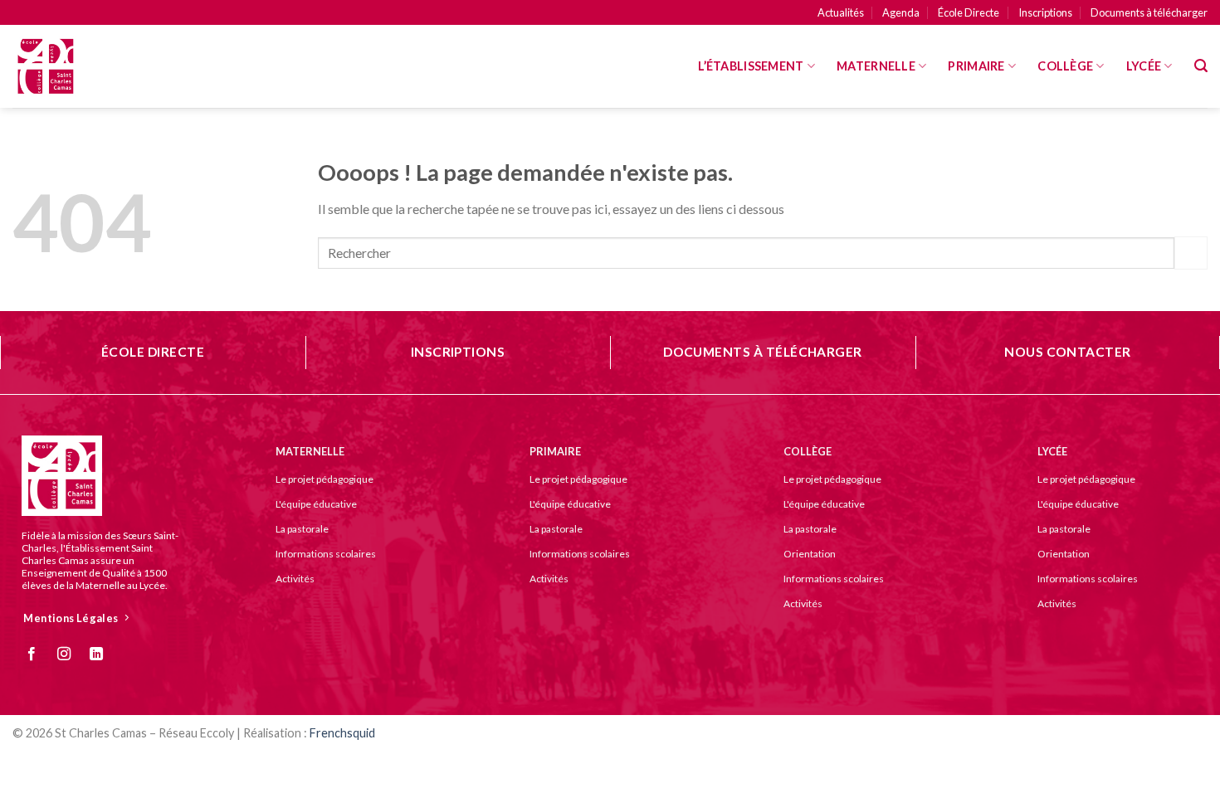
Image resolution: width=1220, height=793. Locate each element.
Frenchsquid (342, 733)
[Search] (1201, 66)
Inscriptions (1045, 12)
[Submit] (1191, 252)
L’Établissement (750, 66)
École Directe (968, 12)
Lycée (1143, 66)
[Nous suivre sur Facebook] (38, 654)
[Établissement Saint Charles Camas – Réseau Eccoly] (95, 66)
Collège (1065, 66)
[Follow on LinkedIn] (102, 654)
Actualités (840, 12)
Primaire (976, 66)
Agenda (901, 12)
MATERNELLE (876, 66)
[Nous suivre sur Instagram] (70, 654)
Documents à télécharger (1149, 12)
